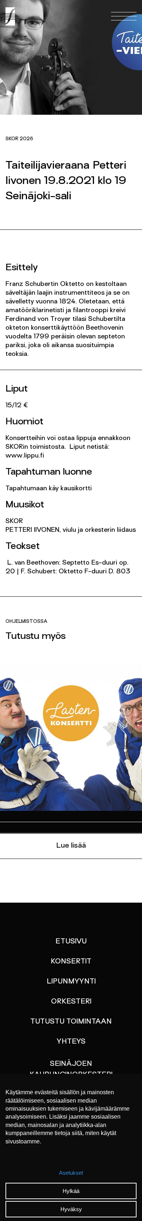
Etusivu (71, 941)
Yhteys (71, 1042)
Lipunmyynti (71, 981)
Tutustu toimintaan (71, 1021)
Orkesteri (71, 1001)
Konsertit (71, 961)
